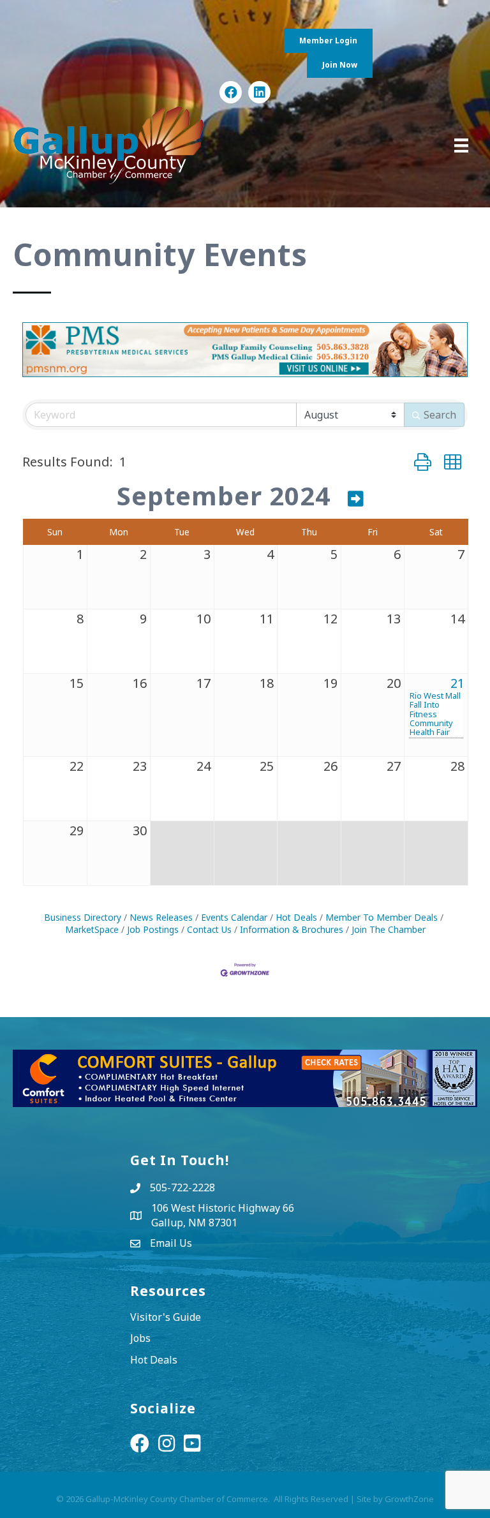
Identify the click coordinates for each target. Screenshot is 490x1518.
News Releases (161, 917)
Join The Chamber (389, 929)
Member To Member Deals (381, 917)
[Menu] (461, 145)
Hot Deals (296, 917)
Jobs (140, 1338)
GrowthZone (409, 1499)
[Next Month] (356, 498)
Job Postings (153, 929)
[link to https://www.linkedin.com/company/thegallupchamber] (259, 92)
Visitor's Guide (165, 1317)
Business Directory (82, 917)
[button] (423, 461)
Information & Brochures (291, 929)
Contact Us (209, 929)
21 (457, 683)
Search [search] (440, 415)
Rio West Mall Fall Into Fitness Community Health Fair (435, 713)
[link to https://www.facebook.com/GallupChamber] (230, 92)
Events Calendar (234, 917)
